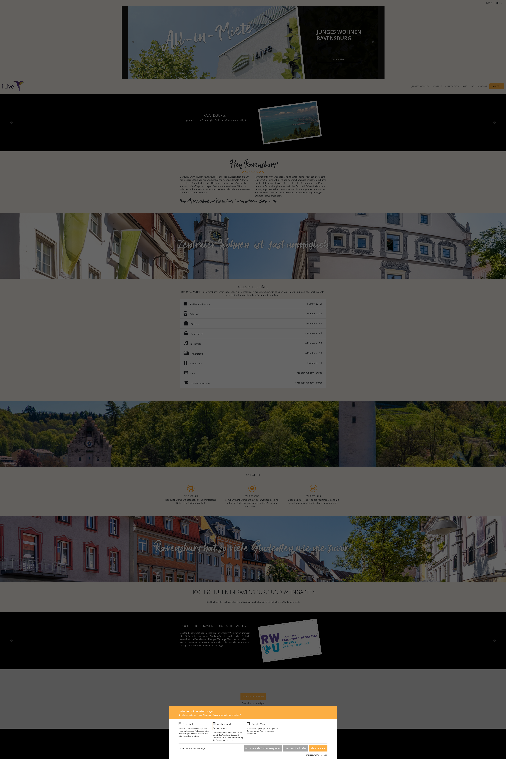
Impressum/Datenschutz (316, 755)
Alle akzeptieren (318, 748)
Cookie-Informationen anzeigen (192, 748)
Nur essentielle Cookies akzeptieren (262, 748)
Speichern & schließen (295, 748)
